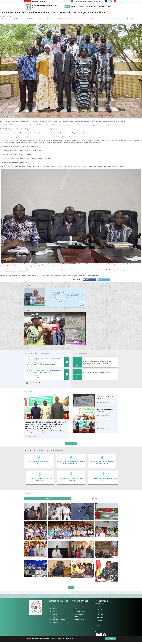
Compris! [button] (110, 638)
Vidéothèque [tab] (94, 498)
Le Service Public (79, 614)
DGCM (99, 623)
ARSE (76, 617)
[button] (89, 279)
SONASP (100, 614)
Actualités (53, 611)
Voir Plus (71, 587)
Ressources (54, 614)
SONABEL (100, 606)
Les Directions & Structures (58, 619)
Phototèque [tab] (47, 498)
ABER (99, 612)
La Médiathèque (55, 622)
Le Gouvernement (79, 608)
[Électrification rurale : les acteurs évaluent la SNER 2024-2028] (84, 403)
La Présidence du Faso (81, 606)
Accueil (53, 606)
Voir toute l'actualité (71, 443)
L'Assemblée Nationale (80, 611)
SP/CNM (100, 620)
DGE (99, 625)
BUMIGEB (100, 609)
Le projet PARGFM (79, 619)
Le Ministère (54, 608)
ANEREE (100, 617)
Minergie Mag (54, 617)
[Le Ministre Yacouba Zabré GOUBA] (34, 297)
